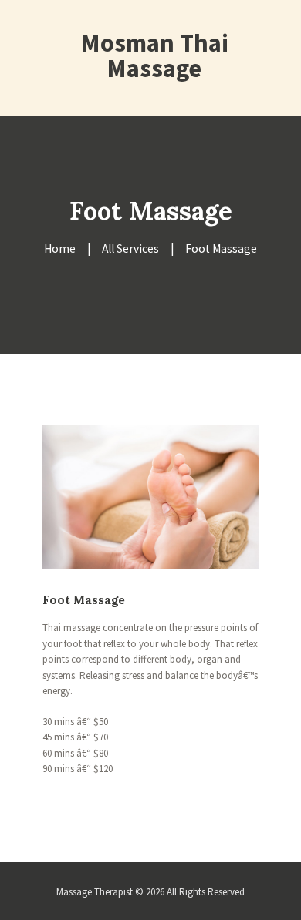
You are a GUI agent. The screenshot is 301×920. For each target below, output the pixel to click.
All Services (130, 248)
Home (60, 248)
